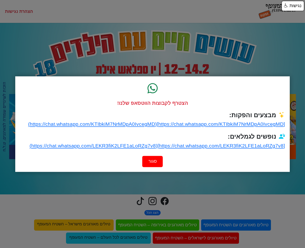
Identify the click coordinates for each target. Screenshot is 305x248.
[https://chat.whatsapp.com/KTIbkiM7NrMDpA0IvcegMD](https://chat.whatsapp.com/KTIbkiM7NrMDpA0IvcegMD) (156, 124)
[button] (293, 6)
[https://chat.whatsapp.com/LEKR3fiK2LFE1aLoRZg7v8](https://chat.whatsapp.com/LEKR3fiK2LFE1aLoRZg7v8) (157, 146)
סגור (152, 161)
